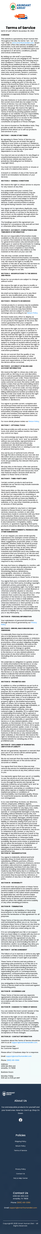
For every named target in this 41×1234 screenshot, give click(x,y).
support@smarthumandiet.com (24, 1042)
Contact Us (20, 1174)
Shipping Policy (20, 1141)
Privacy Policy (20, 1169)
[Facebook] (20, 1120)
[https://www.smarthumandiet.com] (20, 6)
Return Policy (32, 313)
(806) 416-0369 (13, 1060)
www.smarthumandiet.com (23, 43)
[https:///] (20, 1093)
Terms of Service (20, 1150)
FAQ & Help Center (20, 1178)
